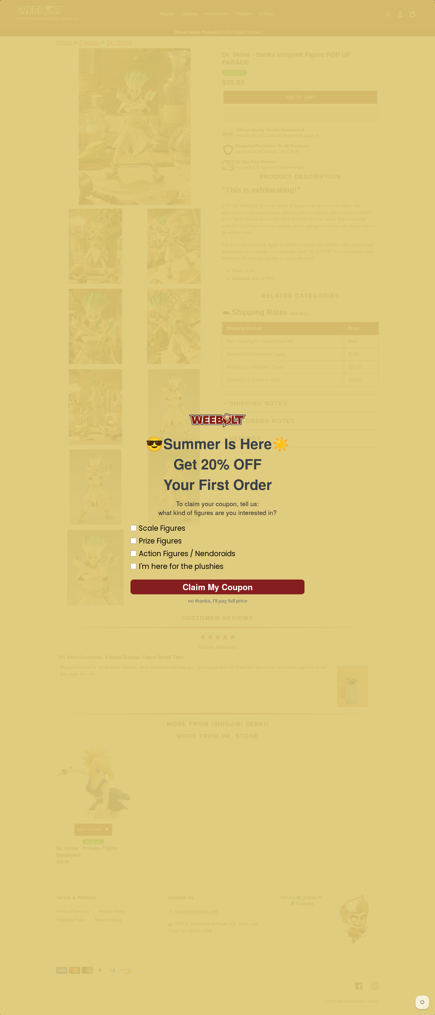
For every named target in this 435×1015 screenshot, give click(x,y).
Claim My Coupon (218, 587)
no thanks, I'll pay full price (217, 600)
